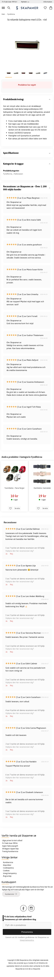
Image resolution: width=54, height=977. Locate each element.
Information (47, 2)
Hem (3, 14)
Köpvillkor (7, 865)
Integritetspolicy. (27, 940)
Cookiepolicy (8, 868)
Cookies (6, 870)
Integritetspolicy (10, 873)
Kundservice (8, 862)
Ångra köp (7, 876)
